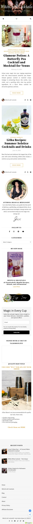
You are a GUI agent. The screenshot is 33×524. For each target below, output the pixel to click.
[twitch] (20, 521)
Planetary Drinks (18, 51)
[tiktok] (17, 521)
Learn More (16, 286)
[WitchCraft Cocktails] (16, 8)
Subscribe (16, 332)
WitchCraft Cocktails (10, 100)
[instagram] (12, 521)
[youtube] (15, 521)
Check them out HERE (16, 427)
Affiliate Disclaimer (7, 509)
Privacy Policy (6, 505)
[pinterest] (23, 521)
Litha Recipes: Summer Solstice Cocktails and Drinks (16, 143)
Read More (16, 93)
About (3, 501)
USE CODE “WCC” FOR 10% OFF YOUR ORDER (16, 368)
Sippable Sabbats (16, 137)
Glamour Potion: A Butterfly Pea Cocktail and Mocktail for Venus (16, 61)
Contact (4, 497)
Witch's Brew (20, 53)
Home (3, 485)
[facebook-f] (9, 521)
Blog (3, 493)
